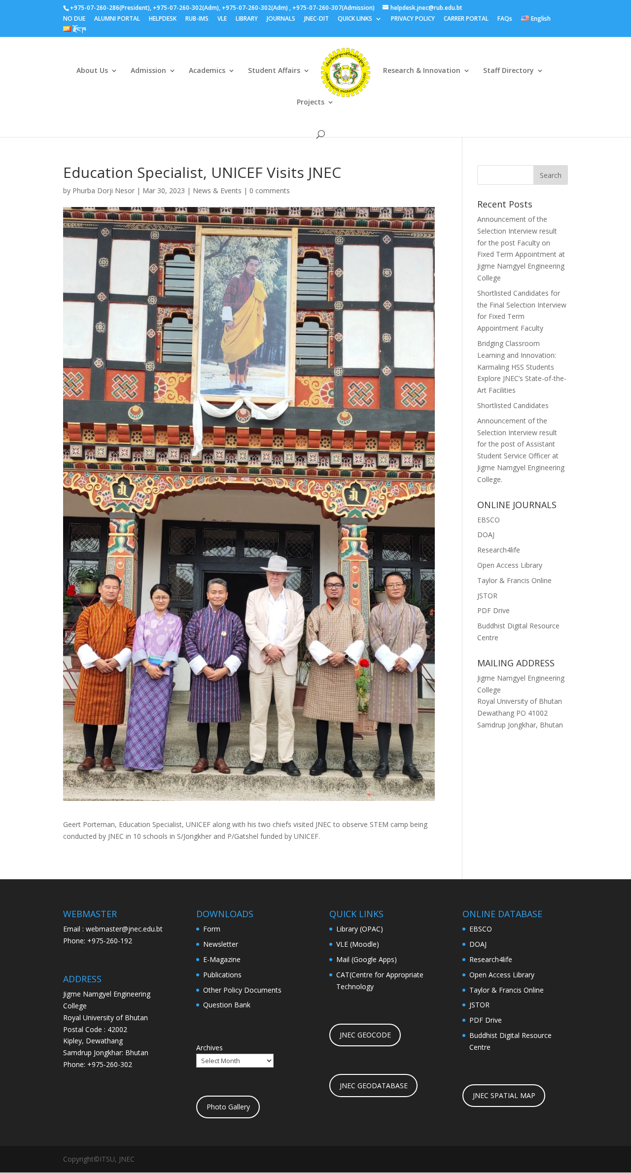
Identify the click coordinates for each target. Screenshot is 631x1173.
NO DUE (74, 19)
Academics (207, 71)
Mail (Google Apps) (366, 959)
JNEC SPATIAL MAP (504, 1095)
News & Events (217, 190)
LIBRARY (247, 19)
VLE (222, 19)
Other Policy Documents (242, 990)
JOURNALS (281, 19)
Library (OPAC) (359, 928)
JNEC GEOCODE (365, 1034)
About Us (92, 71)
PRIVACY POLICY (413, 19)
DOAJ (485, 534)
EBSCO (488, 519)
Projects (310, 102)
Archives (209, 1047)
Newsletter (220, 944)
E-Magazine (222, 959)
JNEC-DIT (316, 19)
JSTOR (487, 595)
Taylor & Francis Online (514, 580)
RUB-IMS (197, 19)
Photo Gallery (228, 1106)
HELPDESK (162, 19)
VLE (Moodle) (357, 944)
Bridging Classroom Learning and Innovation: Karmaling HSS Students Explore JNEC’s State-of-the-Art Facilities (521, 367)
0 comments (269, 190)
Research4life (498, 549)
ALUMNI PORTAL (117, 19)
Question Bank (226, 1004)
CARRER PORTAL (466, 19)
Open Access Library (509, 565)
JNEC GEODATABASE (374, 1085)
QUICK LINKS (355, 19)
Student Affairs (274, 71)
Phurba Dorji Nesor (103, 190)
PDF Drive (493, 610)
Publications (222, 974)
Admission (148, 71)
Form (211, 928)
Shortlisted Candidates (513, 405)
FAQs (504, 19)
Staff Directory (508, 71)
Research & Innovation (421, 71)
